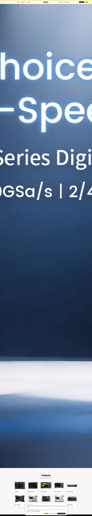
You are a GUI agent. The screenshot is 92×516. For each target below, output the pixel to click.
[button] (88, 466)
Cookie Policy (38, 511)
